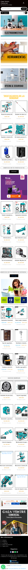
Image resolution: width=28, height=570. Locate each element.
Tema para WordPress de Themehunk (17, 568)
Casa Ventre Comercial (16, 565)
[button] (3, 567)
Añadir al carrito (7, 118)
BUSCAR (14, 26)
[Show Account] (23, 3)
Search (24, 8)
